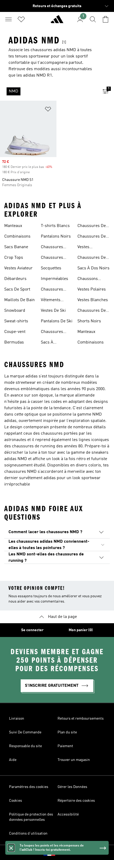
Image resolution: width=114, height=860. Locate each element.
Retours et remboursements (81, 718)
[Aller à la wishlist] (21, 19)
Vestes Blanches (92, 300)
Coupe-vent (14, 332)
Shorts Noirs (89, 321)
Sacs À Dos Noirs (93, 268)
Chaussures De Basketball (91, 311)
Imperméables (54, 279)
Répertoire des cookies (76, 801)
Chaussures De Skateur (91, 237)
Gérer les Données (72, 787)
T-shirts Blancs (55, 226)
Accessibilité (68, 814)
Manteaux (13, 226)
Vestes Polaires (91, 289)
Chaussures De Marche (91, 258)
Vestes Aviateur (18, 268)
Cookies (15, 801)
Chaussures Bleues (52, 247)
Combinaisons (17, 236)
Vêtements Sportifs (50, 300)
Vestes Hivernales (87, 247)
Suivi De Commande (25, 732)
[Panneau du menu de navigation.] (8, 19)
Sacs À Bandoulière (52, 343)
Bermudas (14, 342)
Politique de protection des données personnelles (31, 817)
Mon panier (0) (81, 630)
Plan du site (67, 732)
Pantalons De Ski (56, 321)
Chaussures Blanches (52, 290)
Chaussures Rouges (52, 332)
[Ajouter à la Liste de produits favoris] (48, 110)
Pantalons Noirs (56, 236)
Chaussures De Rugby (91, 226)
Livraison (16, 718)
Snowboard (14, 311)
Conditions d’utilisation (28, 833)
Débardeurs (15, 279)
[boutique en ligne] (57, 21)
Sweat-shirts (16, 321)
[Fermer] (11, 847)
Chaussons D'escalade (87, 279)
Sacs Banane (16, 247)
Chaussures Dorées (52, 258)
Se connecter (32, 630)
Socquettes (51, 268)
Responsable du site (25, 746)
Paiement (65, 746)
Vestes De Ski (53, 311)
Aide (12, 760)
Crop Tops (13, 258)
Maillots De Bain (19, 300)
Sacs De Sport (17, 289)
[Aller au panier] (105, 19)
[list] (48, 91)
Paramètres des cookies (28, 787)
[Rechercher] (92, 19)
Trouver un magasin (74, 760)
